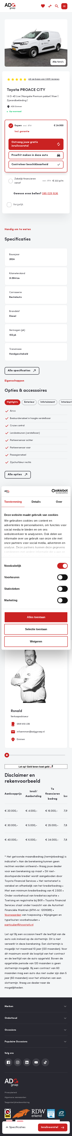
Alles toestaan (36, 617)
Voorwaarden (13, 915)
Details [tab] (36, 501)
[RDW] (28, 1113)
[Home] (10, 6)
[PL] (51, 1113)
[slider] (7, 755)
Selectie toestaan (36, 629)
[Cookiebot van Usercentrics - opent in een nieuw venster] (52, 491)
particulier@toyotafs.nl (19, 925)
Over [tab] (59, 501)
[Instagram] (18, 1062)
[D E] (61, 1113)
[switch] (62, 577)
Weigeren (36, 641)
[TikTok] (45, 1062)
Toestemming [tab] (13, 501)
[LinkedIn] (27, 1062)
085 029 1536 (50, 193)
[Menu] (64, 6)
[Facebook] (8, 1062)
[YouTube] (36, 1062)
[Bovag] (8, 1113)
